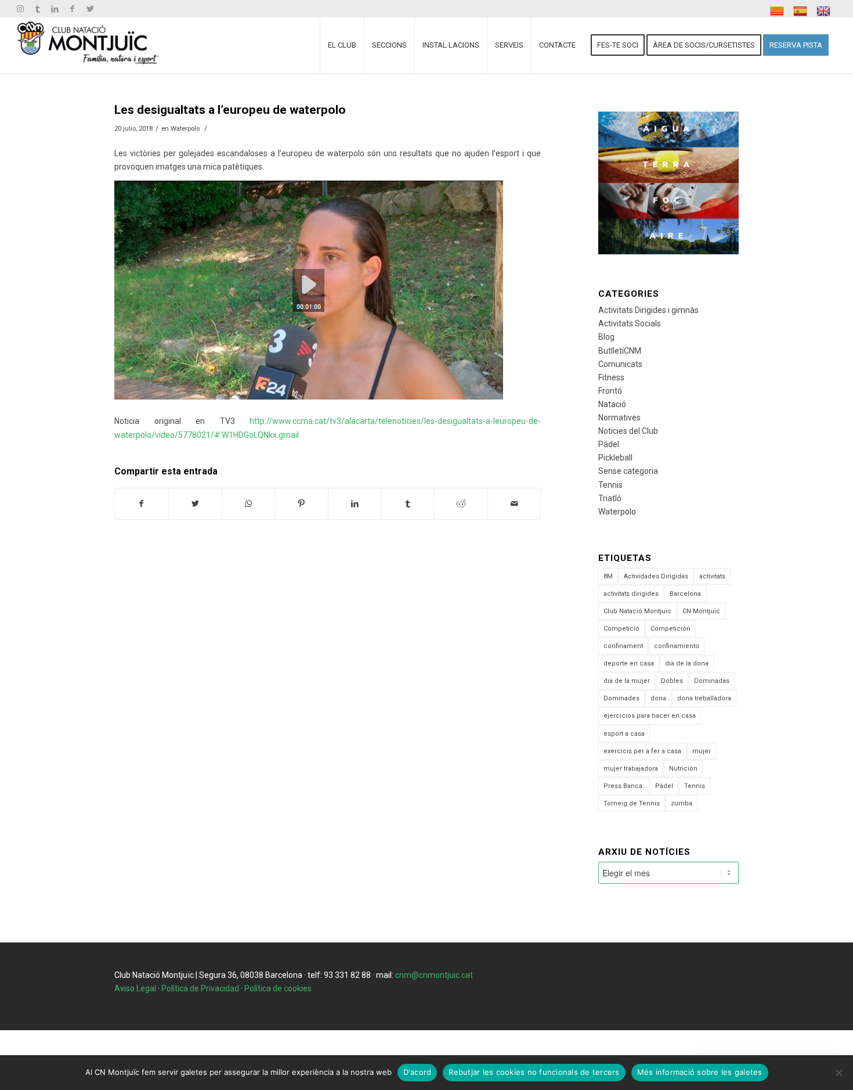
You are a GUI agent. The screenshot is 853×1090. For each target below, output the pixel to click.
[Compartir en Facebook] (141, 503)
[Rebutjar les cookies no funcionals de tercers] (838, 1072)
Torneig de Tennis (631, 803)
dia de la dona (687, 663)
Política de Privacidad (200, 988)
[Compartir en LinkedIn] (354, 503)
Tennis (610, 485)
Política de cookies (278, 988)
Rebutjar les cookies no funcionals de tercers (534, 1072)
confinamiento (676, 646)
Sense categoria (628, 471)
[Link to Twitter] (90, 8)
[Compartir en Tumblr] (407, 503)
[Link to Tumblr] (37, 8)
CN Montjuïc (701, 611)
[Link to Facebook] (72, 8)
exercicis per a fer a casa (642, 751)
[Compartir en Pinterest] (301, 503)
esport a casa (624, 734)
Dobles (672, 681)
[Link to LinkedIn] (54, 8)
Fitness (611, 377)
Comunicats (620, 364)
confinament (623, 646)
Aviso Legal (135, 988)
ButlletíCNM (619, 350)
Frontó (610, 390)
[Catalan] (778, 11)
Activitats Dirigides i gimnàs (648, 310)
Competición (670, 628)
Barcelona (685, 594)
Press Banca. (623, 786)
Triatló (609, 498)
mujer (701, 751)
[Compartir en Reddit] (461, 503)
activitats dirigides (631, 594)
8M (608, 576)
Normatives (619, 417)
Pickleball (615, 457)
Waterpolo (185, 128)
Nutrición (683, 768)
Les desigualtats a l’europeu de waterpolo (230, 110)
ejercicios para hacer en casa (649, 716)
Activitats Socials (629, 323)
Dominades (621, 698)
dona (658, 698)
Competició (621, 628)
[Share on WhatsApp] (248, 503)
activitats (712, 576)
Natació (612, 404)
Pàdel (664, 786)
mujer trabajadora (630, 768)
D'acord (417, 1072)
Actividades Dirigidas (656, 576)
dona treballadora (704, 698)
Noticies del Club (628, 431)
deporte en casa (628, 663)
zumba (681, 803)
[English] (824, 11)
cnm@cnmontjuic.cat (434, 975)
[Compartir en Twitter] (195, 503)
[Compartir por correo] (514, 503)
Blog (606, 336)
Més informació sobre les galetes (699, 1072)
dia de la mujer (626, 681)
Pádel (608, 444)
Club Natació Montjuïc (637, 611)
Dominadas (711, 681)
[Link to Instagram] (20, 8)
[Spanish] (801, 11)
